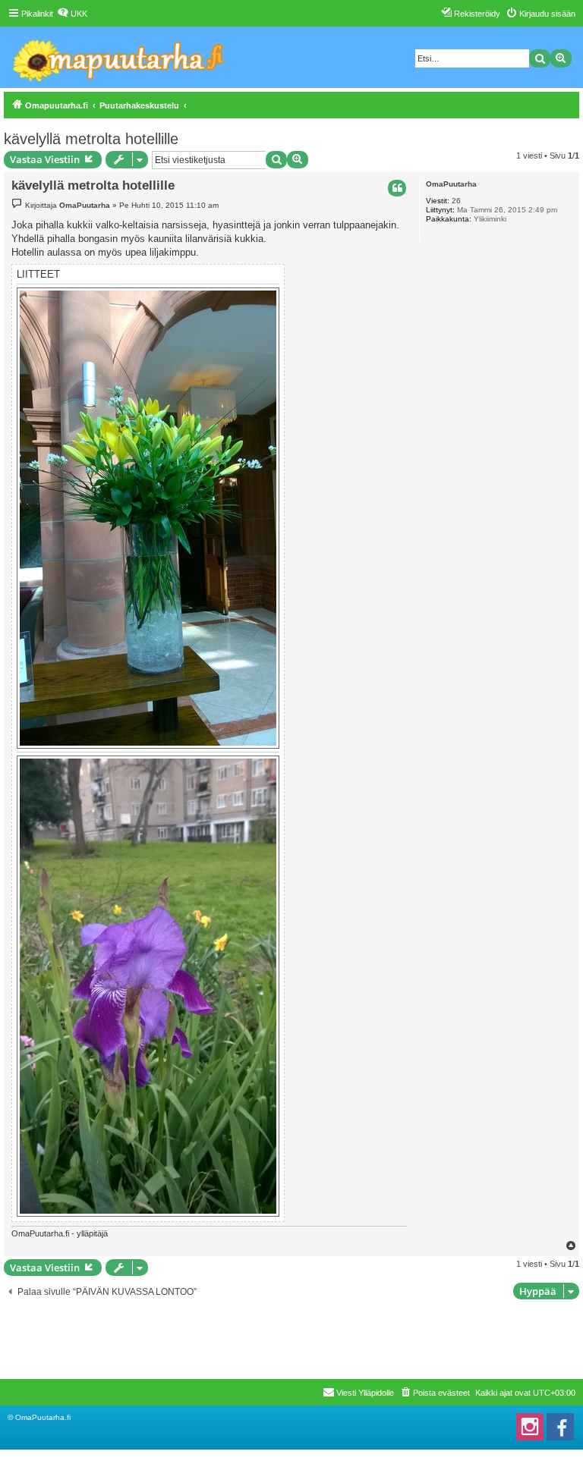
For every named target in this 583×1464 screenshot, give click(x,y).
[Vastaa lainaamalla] (397, 188)
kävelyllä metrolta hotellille (91, 138)
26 (456, 200)
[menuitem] (72, 14)
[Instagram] (530, 1426)
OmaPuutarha (451, 184)
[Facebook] (560, 1426)
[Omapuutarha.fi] (119, 57)
